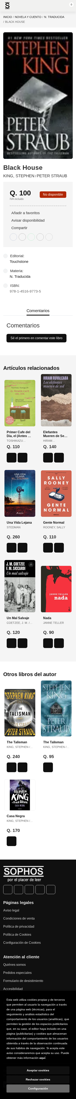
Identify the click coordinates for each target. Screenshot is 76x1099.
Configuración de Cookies (22, 942)
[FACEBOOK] (7, 889)
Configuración (38, 1088)
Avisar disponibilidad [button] (28, 220)
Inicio (7, 17)
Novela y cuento (28, 17)
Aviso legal (11, 910)
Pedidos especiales (17, 972)
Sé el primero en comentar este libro (36, 338)
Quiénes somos (14, 964)
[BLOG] (50, 889)
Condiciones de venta (19, 918)
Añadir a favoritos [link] (25, 213)
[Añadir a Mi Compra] (11, 457)
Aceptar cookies (38, 1070)
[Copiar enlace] (49, 237)
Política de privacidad (18, 926)
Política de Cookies (17, 934)
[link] (22, 457)
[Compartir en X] (22, 237)
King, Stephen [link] (18, 176)
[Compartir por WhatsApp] (31, 237)
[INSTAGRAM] (29, 889)
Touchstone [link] (19, 262)
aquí (42, 1057)
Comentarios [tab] (38, 310)
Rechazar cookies (38, 1079)
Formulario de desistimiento (23, 981)
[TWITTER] (18, 889)
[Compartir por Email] (40, 237)
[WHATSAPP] (40, 889)
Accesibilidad (13, 989)
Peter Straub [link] (52, 176)
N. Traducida (54, 17)
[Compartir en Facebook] (13, 237)
